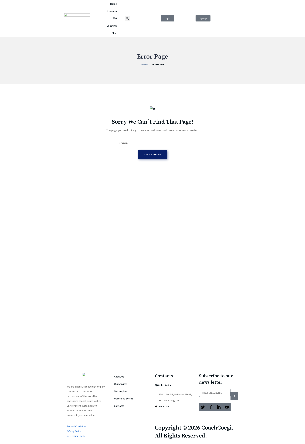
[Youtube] (227, 407)
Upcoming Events (123, 398)
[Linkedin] (219, 407)
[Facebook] (211, 407)
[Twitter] (203, 407)
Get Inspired (120, 391)
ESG (114, 18)
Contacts (119, 405)
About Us (119, 376)
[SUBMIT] (234, 396)
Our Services (120, 383)
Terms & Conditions (76, 426)
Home (113, 3)
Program (112, 11)
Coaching (112, 25)
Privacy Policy (74, 431)
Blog (114, 33)
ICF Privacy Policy (76, 435)
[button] (127, 18)
